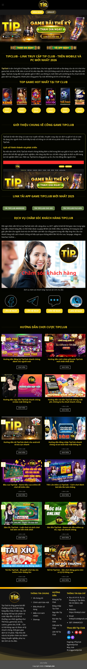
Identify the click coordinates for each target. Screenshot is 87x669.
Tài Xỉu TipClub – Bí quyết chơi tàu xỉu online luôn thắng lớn (21, 571)
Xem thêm (21, 367)
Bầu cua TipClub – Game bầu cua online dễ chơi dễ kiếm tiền (21, 486)
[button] (3, 4)
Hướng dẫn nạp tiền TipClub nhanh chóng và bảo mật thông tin (21, 400)
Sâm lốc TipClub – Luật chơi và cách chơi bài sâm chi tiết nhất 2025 (22, 528)
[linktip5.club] (43, 5)
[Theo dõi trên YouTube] (80, 632)
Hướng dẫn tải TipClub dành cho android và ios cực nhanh (22, 443)
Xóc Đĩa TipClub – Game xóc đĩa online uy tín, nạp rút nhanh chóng (65, 528)
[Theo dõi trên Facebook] (69, 632)
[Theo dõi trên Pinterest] (76, 632)
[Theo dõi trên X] (72, 632)
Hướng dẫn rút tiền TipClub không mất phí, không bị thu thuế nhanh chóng (65, 400)
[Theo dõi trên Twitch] (72, 637)
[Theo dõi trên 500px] (69, 637)
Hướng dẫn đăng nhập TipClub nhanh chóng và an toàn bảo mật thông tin (65, 443)
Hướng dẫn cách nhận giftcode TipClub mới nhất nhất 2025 (65, 360)
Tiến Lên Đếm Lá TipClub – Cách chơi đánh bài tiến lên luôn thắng (65, 486)
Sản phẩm (43, 663)
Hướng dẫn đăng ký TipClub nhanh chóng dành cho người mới (21, 360)
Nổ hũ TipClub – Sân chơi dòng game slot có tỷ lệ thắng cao (65, 571)
